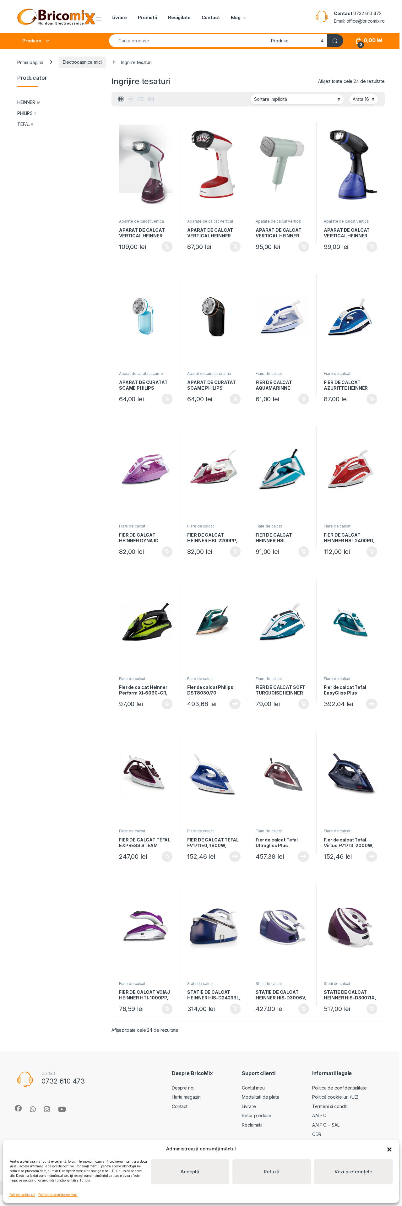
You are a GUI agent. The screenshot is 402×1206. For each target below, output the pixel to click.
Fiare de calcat (269, 373)
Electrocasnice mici (82, 62)
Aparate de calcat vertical (142, 221)
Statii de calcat (200, 983)
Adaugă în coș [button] (164, 246)
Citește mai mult (233, 704)
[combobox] (188, 40)
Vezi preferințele (353, 1172)
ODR (317, 1134)
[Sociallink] (18, 1108)
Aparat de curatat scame (141, 373)
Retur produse (256, 1115)
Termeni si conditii (330, 1106)
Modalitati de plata (260, 1097)
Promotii (147, 17)
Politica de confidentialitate (57, 1195)
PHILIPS (25, 113)
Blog (236, 17)
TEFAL (23, 124)
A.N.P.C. (319, 1115)
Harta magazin (186, 1097)
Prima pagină (30, 62)
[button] (389, 1149)
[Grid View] (120, 99)
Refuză (272, 1172)
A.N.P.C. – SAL (326, 1125)
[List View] (141, 99)
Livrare (119, 17)
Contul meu (253, 1087)
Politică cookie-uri (22, 1195)
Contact (211, 17)
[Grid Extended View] (130, 99)
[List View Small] (151, 99)
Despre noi (183, 1087)
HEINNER (26, 102)
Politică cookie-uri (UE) (335, 1097)
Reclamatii (252, 1125)
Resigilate (179, 17)
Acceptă (190, 1172)
